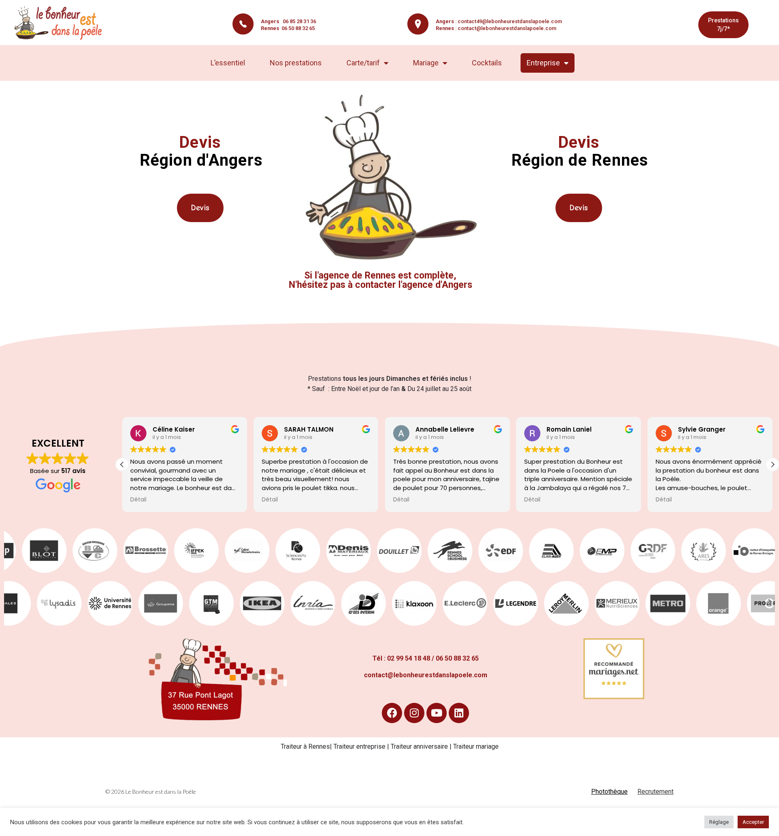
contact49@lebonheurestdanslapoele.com (510, 21)
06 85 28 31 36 (288, 21)
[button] (772, 464)
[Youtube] (436, 713)
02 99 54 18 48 (408, 658)
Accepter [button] (753, 822)
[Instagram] (414, 713)
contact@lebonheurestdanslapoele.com (507, 28)
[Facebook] (392, 713)
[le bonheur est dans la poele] (60, 23)
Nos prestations (296, 62)
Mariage (426, 62)
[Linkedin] (459, 713)
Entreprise (543, 62)
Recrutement (655, 791)
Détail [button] (138, 499)
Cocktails (487, 62)
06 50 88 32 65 (288, 28)
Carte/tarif (363, 62)
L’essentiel (228, 62)
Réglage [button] (719, 822)
